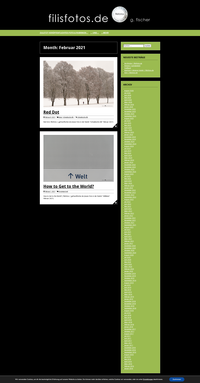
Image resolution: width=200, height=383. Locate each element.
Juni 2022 (127, 204)
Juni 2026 (127, 95)
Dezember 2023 (130, 165)
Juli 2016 (127, 357)
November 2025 (130, 111)
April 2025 (128, 128)
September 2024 (130, 144)
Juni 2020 (127, 260)
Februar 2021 (129, 241)
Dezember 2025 (130, 109)
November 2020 (130, 248)
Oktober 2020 (129, 250)
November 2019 (130, 276)
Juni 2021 (127, 232)
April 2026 (128, 100)
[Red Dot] (78, 84)
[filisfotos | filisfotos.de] (100, 15)
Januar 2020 (128, 271)
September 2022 (130, 197)
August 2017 (129, 334)
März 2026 (128, 102)
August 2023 (129, 174)
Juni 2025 (127, 123)
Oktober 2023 (129, 169)
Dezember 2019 (130, 274)
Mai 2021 (127, 234)
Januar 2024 (128, 162)
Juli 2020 (127, 257)
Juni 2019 (127, 287)
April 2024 (128, 155)
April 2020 (128, 264)
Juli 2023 (127, 176)
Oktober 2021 (129, 223)
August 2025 (129, 118)
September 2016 (130, 352)
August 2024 (129, 146)
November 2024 (130, 139)
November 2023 (130, 167)
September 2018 (130, 308)
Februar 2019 (129, 297)
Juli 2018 (127, 313)
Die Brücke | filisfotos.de (133, 63)
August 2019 (129, 283)
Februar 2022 (129, 213)
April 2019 (128, 292)
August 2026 (129, 91)
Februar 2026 (129, 104)
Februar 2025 (129, 132)
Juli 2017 (127, 336)
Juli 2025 (127, 121)
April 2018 (128, 320)
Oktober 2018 (129, 306)
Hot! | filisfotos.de (131, 73)
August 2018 (129, 311)
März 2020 (128, 267)
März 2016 (128, 364)
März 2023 (128, 183)
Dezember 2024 (130, 137)
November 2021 (130, 220)
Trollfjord (127, 68)
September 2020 (130, 253)
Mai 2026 (127, 98)
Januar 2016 (128, 368)
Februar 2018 (129, 324)
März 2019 (128, 294)
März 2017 (128, 343)
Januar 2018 (128, 327)
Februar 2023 (129, 186)
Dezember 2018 (130, 301)
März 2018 (128, 322)
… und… (95, 33)
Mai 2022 (127, 206)
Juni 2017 (127, 338)
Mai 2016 (127, 359)
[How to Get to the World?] (78, 158)
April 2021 (128, 236)
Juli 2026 (127, 93)
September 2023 (130, 172)
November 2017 (130, 329)
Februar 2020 (129, 269)
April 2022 (128, 209)
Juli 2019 (127, 285)
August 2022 (129, 199)
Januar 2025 (128, 135)
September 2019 (130, 280)
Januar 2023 (128, 188)
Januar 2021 (128, 243)
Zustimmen (177, 379)
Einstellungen (148, 379)
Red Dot (51, 112)
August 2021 (129, 227)
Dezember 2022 (130, 190)
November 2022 (130, 192)
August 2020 (129, 255)
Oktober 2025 (129, 114)
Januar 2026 (128, 107)
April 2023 (128, 181)
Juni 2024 (127, 151)
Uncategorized (63, 191)
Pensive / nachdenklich (132, 66)
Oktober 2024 (129, 142)
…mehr (105, 33)
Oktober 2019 (129, 278)
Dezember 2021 (130, 218)
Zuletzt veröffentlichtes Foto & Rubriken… (64, 33)
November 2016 (130, 350)
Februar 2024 (129, 160)
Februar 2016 (129, 366)
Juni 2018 (127, 315)
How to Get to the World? (68, 186)
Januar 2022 (128, 216)
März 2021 (128, 239)
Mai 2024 (127, 153)
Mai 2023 (127, 179)
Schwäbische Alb (68, 117)
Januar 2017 (128, 345)
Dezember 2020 (130, 246)
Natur (60, 117)
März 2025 (128, 130)
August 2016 (129, 355)
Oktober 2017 (129, 331)
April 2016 (128, 362)
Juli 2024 (127, 148)
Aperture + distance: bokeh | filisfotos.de (139, 70)
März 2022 (128, 211)
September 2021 (130, 225)
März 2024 (128, 158)
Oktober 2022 (129, 195)
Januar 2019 (128, 299)
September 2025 (130, 116)
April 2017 (128, 341)
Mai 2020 (127, 262)
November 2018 (130, 304)
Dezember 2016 (130, 348)
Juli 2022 (127, 202)
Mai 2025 (127, 125)
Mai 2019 (127, 290)
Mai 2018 (127, 318)
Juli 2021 (127, 230)
